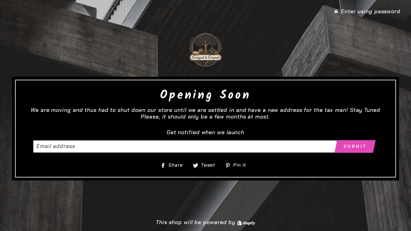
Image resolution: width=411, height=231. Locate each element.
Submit (355, 146)
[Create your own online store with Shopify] (246, 222)
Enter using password (370, 11)
